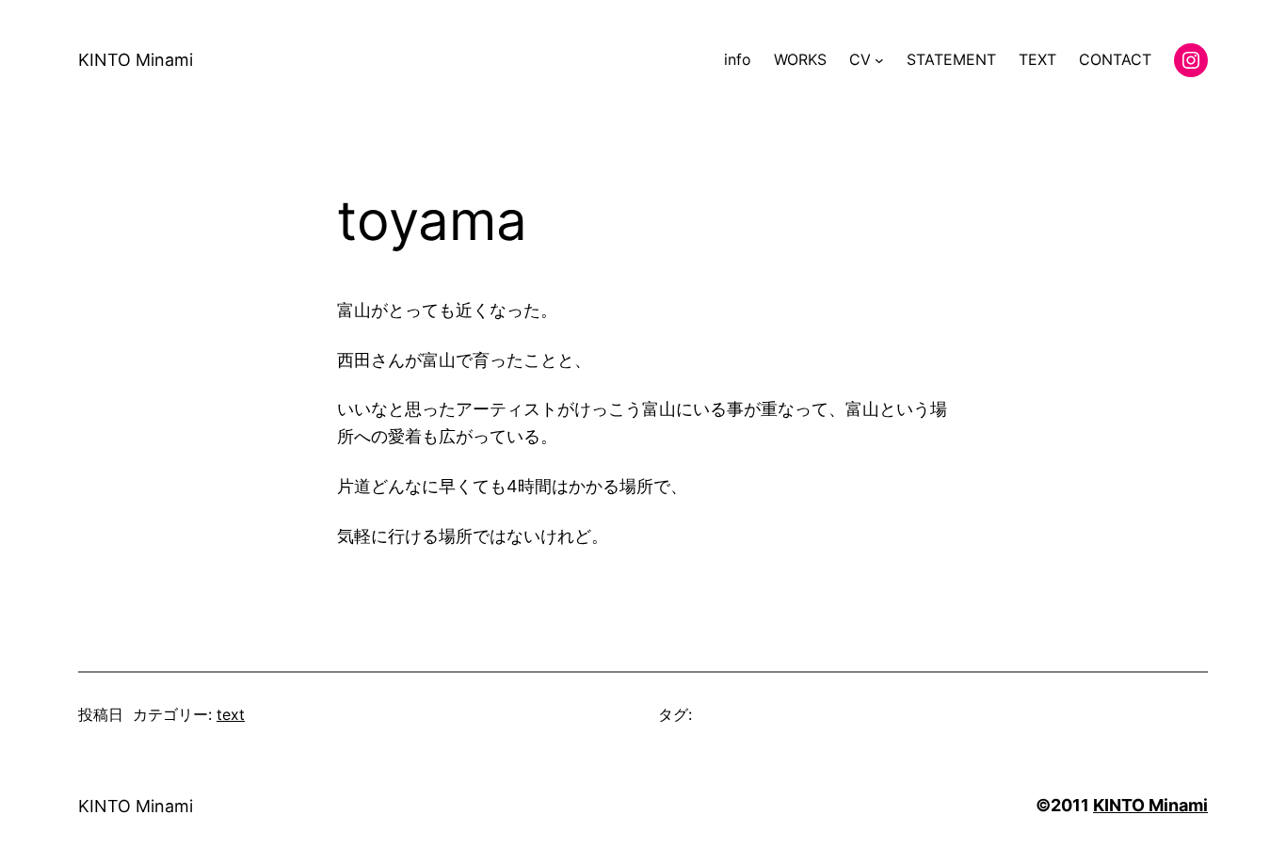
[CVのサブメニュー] (879, 60)
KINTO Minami (135, 60)
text (231, 714)
